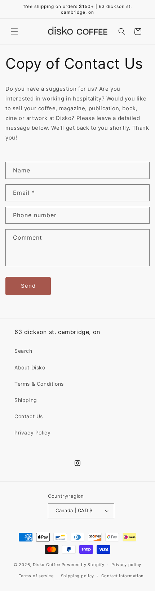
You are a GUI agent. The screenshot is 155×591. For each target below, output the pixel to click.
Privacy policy (126, 564)
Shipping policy (77, 575)
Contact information (122, 575)
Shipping (25, 400)
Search (23, 351)
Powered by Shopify (83, 564)
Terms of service (36, 575)
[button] (14, 31)
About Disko (29, 367)
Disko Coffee (46, 564)
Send (28, 285)
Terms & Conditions (39, 384)
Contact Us (28, 416)
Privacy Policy (32, 432)
